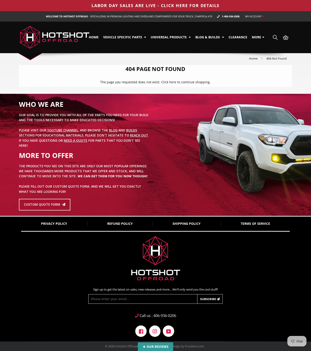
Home (94, 37)
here (172, 82)
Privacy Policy (54, 223)
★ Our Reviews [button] (155, 346)
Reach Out (139, 135)
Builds (131, 130)
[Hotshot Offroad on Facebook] (141, 331)
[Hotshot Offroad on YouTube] (168, 331)
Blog (113, 130)
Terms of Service (255, 223)
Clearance (238, 37)
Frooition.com (194, 346)
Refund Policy (120, 223)
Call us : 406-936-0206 (157, 315)
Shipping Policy (187, 223)
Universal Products (169, 37)
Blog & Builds (208, 37)
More (256, 37)
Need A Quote (75, 140)
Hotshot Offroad (126, 346)
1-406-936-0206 (231, 16)
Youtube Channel (62, 130)
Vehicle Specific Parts (123, 37)
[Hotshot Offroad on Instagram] (155, 331)
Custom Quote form (42, 204)
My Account (253, 16)
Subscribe (208, 299)
